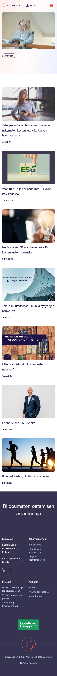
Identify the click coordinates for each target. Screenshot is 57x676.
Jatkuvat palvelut (37, 539)
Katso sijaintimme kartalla (11, 560)
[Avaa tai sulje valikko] (51, 5)
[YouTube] (11, 570)
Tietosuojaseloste (28, 663)
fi (31, 5)
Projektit (6, 582)
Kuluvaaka (7, 539)
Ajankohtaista (35, 596)
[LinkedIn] (4, 570)
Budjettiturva (34, 544)
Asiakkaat (33, 587)
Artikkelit (8, 55)
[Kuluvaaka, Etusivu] (12, 5)
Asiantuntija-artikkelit (38, 592)
